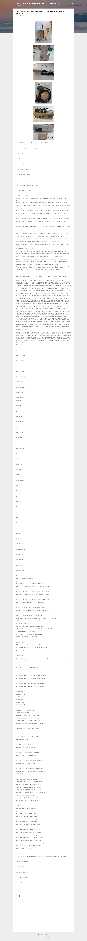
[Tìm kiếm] (73, 4)
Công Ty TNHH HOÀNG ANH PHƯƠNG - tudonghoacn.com (38, 3)
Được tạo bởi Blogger (44, 934)
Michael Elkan (47, 937)
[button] (70, 12)
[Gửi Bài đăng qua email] (19, 896)
